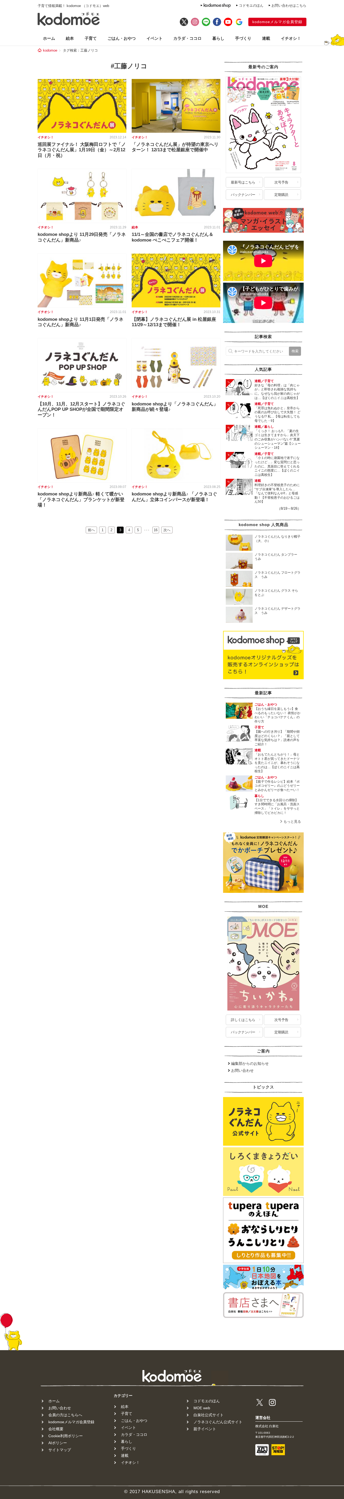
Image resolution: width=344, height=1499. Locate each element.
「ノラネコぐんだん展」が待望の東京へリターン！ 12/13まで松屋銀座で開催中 (175, 147)
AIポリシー (57, 1443)
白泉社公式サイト (209, 1415)
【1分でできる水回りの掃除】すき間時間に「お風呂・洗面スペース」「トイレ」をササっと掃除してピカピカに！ (277, 806)
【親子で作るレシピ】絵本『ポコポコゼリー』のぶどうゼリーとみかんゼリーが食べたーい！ (277, 786)
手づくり (243, 38)
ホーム (49, 38)
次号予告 (281, 182)
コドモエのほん (251, 5)
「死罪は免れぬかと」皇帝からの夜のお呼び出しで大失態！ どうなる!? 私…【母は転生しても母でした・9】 (277, 414)
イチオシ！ (291, 38)
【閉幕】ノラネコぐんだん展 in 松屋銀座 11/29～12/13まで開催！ (174, 322)
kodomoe (50, 50)
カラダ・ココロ (187, 38)
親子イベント (205, 1429)
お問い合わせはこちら (288, 5)
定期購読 (281, 195)
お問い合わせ (242, 1070)
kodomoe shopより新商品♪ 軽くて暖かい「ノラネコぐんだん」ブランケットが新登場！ (81, 499)
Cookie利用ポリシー (65, 1436)
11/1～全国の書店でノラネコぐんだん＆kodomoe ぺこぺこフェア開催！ (172, 237)
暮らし (218, 38)
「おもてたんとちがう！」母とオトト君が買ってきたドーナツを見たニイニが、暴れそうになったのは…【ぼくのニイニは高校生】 (277, 763)
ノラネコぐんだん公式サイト (218, 1422)
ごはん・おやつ (122, 38)
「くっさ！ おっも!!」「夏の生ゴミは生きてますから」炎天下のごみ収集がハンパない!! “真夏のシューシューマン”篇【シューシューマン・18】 (278, 439)
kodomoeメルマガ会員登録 (277, 22)
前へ (91, 530)
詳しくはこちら (243, 1020)
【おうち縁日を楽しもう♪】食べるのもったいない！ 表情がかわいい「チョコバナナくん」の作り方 (277, 715)
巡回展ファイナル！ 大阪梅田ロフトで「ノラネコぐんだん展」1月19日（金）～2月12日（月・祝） (82, 150)
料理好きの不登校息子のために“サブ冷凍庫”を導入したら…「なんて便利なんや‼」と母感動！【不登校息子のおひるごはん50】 (277, 493)
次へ (166, 530)
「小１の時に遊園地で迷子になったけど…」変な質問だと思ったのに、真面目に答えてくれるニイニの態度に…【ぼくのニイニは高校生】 (277, 466)
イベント (154, 38)
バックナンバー (243, 195)
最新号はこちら (243, 182)
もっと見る (292, 821)
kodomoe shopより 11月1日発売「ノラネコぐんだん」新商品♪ (80, 322)
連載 (266, 38)
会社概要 (55, 1429)
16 (155, 530)
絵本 (70, 38)
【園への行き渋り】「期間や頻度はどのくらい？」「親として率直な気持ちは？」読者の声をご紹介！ (277, 738)
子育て (91, 38)
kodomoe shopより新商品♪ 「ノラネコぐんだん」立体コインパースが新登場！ (174, 496)
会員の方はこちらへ (65, 1415)
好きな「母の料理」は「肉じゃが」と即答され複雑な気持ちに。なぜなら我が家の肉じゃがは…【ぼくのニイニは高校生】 (277, 391)
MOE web (202, 1408)
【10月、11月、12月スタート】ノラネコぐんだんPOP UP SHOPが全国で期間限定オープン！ (81, 409)
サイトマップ (59, 1450)
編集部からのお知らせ (250, 1063)
